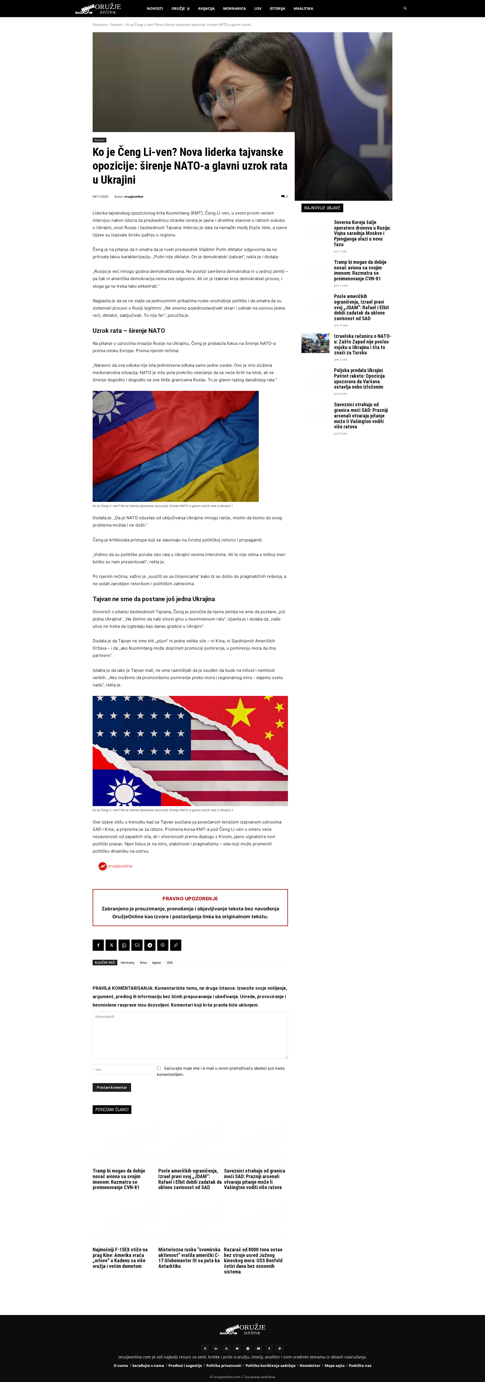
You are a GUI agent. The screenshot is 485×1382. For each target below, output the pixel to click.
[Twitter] (205, 1349)
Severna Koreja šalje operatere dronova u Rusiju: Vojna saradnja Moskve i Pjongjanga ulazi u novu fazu (362, 233)
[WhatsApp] (124, 945)
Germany (127, 962)
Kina (143, 962)
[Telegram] (149, 945)
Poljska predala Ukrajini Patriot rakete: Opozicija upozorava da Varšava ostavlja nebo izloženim (359, 378)
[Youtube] (258, 1349)
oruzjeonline (133, 196)
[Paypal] (280, 1349)
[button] (405, 8)
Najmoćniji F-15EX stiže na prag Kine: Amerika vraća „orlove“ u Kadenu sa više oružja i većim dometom (120, 1258)
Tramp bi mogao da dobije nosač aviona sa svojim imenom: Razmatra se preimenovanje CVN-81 (119, 1179)
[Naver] (237, 1349)
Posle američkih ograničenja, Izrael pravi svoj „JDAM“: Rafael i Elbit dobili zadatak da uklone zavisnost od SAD (190, 1179)
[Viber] (162, 945)
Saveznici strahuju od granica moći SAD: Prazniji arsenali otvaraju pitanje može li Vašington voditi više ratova (254, 1179)
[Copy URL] (175, 945)
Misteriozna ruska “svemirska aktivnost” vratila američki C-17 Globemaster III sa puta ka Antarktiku (189, 1258)
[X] (111, 945)
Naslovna (100, 24)
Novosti (117, 24)
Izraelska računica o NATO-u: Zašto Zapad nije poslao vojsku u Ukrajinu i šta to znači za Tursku (362, 344)
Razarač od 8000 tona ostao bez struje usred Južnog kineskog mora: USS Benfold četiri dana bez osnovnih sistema (253, 1261)
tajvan (156, 962)
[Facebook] (98, 945)
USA (170, 962)
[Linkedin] (216, 1349)
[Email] (137, 945)
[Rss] (226, 1349)
